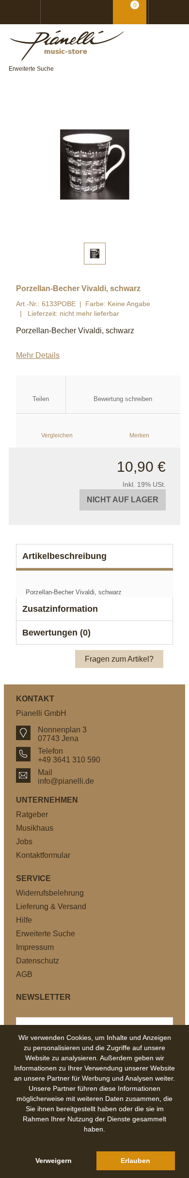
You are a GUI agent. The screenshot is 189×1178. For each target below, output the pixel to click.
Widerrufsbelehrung (50, 893)
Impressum (35, 947)
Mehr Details (38, 355)
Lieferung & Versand (51, 906)
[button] (94, 1140)
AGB (24, 974)
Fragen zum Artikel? (119, 659)
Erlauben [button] (135, 1160)
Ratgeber (32, 814)
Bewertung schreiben (123, 399)
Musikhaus (34, 828)
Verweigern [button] (53, 1160)
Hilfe (24, 920)
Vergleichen (57, 435)
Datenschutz (37, 961)
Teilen (40, 399)
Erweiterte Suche (31, 68)
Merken (139, 435)
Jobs (24, 841)
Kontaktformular (43, 855)
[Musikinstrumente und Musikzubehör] (94, 46)
